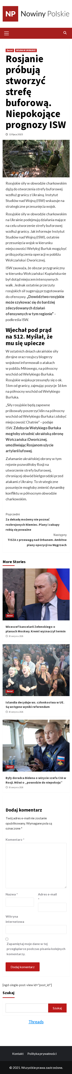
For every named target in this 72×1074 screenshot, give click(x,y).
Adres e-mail (47, 896)
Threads (36, 1021)
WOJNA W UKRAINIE (26, 50)
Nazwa (12, 894)
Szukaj (8, 992)
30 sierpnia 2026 (16, 636)
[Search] (65, 33)
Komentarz (15, 839)
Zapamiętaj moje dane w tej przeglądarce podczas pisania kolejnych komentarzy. (36, 949)
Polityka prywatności (42, 1053)
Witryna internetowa (15, 918)
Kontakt (18, 1053)
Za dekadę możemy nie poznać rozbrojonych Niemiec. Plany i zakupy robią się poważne (32, 522)
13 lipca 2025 (16, 134)
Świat (10, 50)
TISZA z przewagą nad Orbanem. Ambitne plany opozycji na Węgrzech (37, 540)
